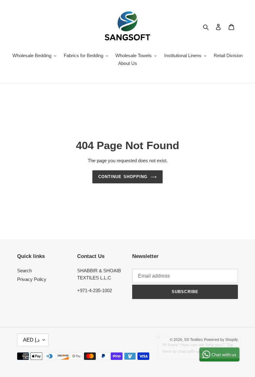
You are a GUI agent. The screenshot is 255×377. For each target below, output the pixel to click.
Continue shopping (122, 176)
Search (24, 270)
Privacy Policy (31, 279)
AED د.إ (31, 340)
